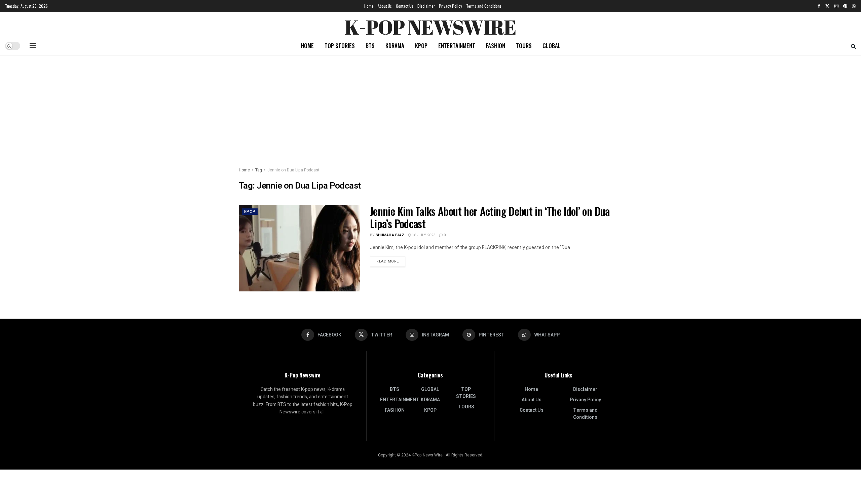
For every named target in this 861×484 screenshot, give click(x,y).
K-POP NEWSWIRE (430, 25)
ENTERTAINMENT (456, 45)
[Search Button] (853, 45)
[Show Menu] (33, 45)
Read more (390, 261)
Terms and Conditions (483, 6)
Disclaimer (426, 6)
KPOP (421, 45)
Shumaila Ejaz (390, 235)
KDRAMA (394, 45)
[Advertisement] (430, 106)
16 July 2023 (423, 235)
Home (369, 6)
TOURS (524, 45)
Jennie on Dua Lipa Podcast (293, 170)
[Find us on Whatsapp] (854, 6)
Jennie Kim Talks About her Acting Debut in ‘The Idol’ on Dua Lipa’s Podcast (490, 217)
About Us (385, 6)
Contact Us (404, 6)
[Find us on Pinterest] (845, 6)
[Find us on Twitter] (827, 6)
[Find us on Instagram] (836, 6)
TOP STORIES (340, 45)
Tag (258, 170)
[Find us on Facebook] (819, 6)
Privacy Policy (450, 6)
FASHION (495, 45)
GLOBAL (551, 45)
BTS (370, 45)
